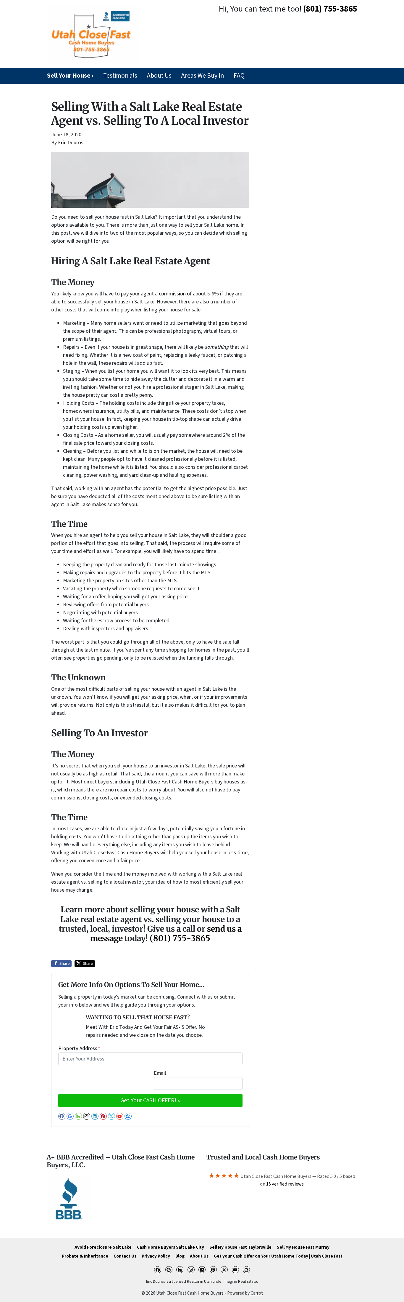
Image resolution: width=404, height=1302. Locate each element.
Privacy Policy (156, 1256)
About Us (159, 75)
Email (160, 1073)
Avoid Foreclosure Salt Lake (103, 1247)
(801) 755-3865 (330, 9)
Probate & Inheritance (85, 1256)
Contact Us (125, 1256)
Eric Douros (70, 142)
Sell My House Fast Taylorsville (240, 1247)
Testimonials (120, 75)
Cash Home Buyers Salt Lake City (170, 1247)
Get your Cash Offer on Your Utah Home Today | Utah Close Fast (278, 1256)
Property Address (79, 1048)
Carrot (257, 1293)
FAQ (239, 75)
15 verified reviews (285, 1184)
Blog (180, 1256)
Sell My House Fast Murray (303, 1247)
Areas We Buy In (202, 75)
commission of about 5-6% (189, 293)
